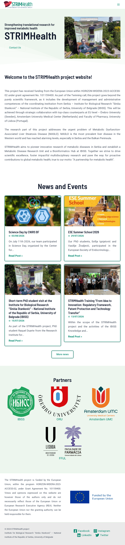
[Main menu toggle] (118, 4)
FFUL (62, 458)
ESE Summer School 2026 (83, 232)
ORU (59, 419)
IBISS (21, 419)
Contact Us (15, 47)
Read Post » (16, 255)
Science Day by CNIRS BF (24, 232)
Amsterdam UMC (101, 419)
